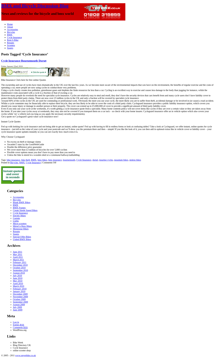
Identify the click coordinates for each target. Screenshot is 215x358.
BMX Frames (19, 207)
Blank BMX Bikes (21, 202)
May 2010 (17, 281)
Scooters (11, 45)
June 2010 (17, 278)
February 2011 (19, 262)
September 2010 (20, 270)
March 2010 (18, 286)
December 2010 (20, 265)
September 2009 (20, 302)
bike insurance (13, 160)
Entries (18, 325)
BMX (9, 35)
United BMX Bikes (22, 239)
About (10, 27)
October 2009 (19, 299)
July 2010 (17, 275)
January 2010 (19, 291)
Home (10, 24)
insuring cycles (106, 160)
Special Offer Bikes (22, 236)
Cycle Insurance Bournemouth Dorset (23, 60)
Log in (16, 322)
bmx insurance (55, 160)
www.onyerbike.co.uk (25, 355)
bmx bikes (42, 160)
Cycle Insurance (14, 37)
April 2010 (18, 283)
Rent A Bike (12, 40)
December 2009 (20, 294)
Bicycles (11, 32)
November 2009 (20, 296)
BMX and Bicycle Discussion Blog (34, 5)
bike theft (25, 160)
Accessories (12, 29)
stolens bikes (135, 160)
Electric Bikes (19, 215)
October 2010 (19, 267)
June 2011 (17, 252)
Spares (10, 48)
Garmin (16, 218)
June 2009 (17, 310)
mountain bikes (121, 160)
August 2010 (19, 273)
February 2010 (19, 289)
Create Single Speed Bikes (25, 210)
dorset (95, 160)
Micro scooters (19, 223)
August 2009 (19, 304)
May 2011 (17, 254)
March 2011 (18, 259)
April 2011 (18, 257)
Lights (16, 221)
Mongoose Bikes (21, 229)
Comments (20, 327)
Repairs (10, 42)
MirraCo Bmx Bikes (22, 226)
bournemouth (69, 160)
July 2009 (17, 307)
